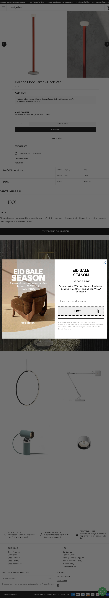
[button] (81, 311)
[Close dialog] (104, 262)
